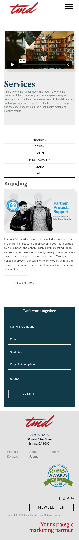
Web (40, 173)
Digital (40, 153)
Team (55, 452)
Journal (34, 456)
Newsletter (51, 507)
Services (12, 456)
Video (39, 166)
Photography (39, 160)
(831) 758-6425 (39, 435)
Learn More (26, 283)
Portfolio (12, 452)
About (33, 452)
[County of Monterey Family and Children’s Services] (39, 210)
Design (40, 146)
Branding (39, 140)
